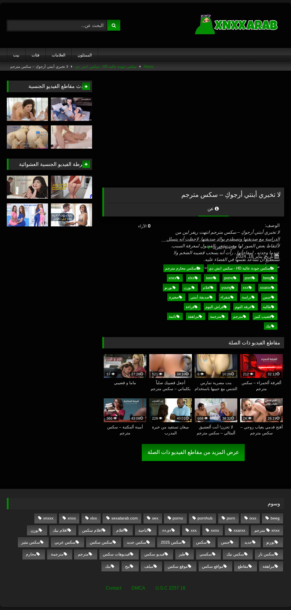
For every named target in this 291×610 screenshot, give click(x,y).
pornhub (205, 518)
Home (148, 66)
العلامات (58, 55)
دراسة (246, 297)
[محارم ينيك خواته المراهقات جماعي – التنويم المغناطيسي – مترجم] (27, 137)
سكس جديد (136, 542)
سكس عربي (65, 542)
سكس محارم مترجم (181, 268)
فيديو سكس (154, 554)
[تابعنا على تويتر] (27, 109)
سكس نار (266, 554)
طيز (182, 554)
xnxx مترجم (267, 530)
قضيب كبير (262, 316)
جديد (248, 542)
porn (248, 278)
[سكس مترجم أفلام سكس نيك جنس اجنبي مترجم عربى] (221, 25)
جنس (267, 297)
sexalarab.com (124, 518)
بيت (16, 55)
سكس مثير (30, 542)
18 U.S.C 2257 (170, 588)
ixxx (253, 518)
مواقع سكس (212, 566)
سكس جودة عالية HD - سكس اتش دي (106, 66)
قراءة (190, 307)
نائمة (172, 316)
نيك (268, 326)
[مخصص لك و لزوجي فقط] (27, 187)
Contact (113, 588)
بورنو (168, 287)
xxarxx (265, 287)
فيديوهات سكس (116, 554)
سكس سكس (101, 542)
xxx (246, 287)
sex (155, 518)
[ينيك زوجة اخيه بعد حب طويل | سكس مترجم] (71, 215)
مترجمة (216, 316)
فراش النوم (214, 307)
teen (209, 278)
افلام (206, 287)
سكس (201, 542)
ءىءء (166, 530)
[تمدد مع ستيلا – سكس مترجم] (27, 215)
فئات (36, 55)
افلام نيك (60, 530)
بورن (188, 287)
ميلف (148, 566)
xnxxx (48, 518)
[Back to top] (273, 593)
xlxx (191, 278)
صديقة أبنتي (199, 297)
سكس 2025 (171, 542)
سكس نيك (235, 554)
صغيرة (174, 297)
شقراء (225, 297)
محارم (31, 554)
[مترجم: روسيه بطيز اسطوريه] (71, 137)
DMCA (138, 588)
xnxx (172, 278)
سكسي (205, 554)
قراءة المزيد (223, 247)
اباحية (143, 530)
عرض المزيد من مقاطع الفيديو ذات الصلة (193, 452)
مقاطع (243, 566)
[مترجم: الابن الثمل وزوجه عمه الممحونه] (71, 109)
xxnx (215, 530)
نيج (127, 566)
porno (228, 278)
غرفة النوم (243, 307)
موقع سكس (178, 566)
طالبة (267, 307)
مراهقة (193, 316)
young (226, 287)
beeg (267, 278)
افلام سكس (92, 530)
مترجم (238, 316)
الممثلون (85, 55)
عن (211, 208)
